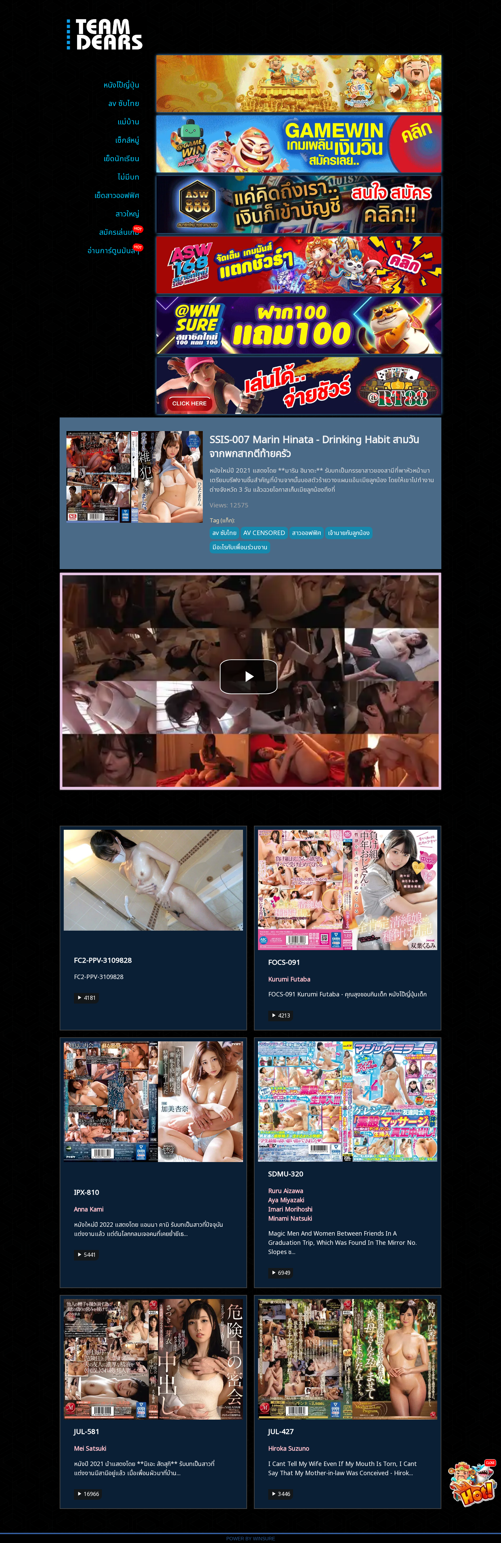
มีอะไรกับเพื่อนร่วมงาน (240, 546)
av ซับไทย (123, 102)
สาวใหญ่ (127, 212)
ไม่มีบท (128, 176)
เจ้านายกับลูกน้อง (349, 532)
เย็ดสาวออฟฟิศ (116, 194)
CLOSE (490, 1462)
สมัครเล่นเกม (119, 231)
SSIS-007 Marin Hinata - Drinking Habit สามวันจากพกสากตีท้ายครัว (315, 445)
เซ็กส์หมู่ (127, 139)
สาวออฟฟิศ (306, 532)
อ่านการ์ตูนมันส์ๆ (113, 249)
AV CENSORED (264, 532)
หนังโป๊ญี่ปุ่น (121, 84)
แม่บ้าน (128, 120)
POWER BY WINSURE (250, 1538)
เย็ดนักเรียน (121, 157)
